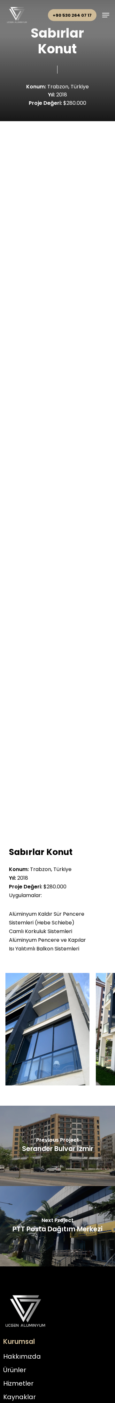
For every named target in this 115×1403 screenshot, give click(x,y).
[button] (105, 15)
